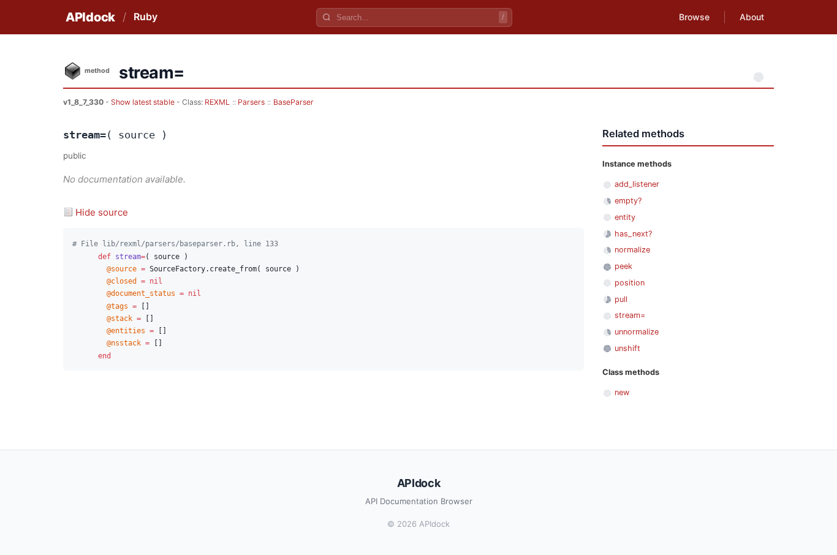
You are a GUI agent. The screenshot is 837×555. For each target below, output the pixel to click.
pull (621, 299)
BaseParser (293, 102)
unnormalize (637, 331)
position (630, 282)
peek (623, 266)
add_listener (637, 184)
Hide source (101, 212)
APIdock (90, 17)
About (752, 17)
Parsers (251, 102)
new (622, 392)
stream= (630, 315)
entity (625, 217)
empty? (628, 200)
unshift (627, 348)
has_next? (633, 233)
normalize (632, 249)
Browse (694, 17)
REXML (217, 102)
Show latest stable (143, 102)
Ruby (145, 16)
